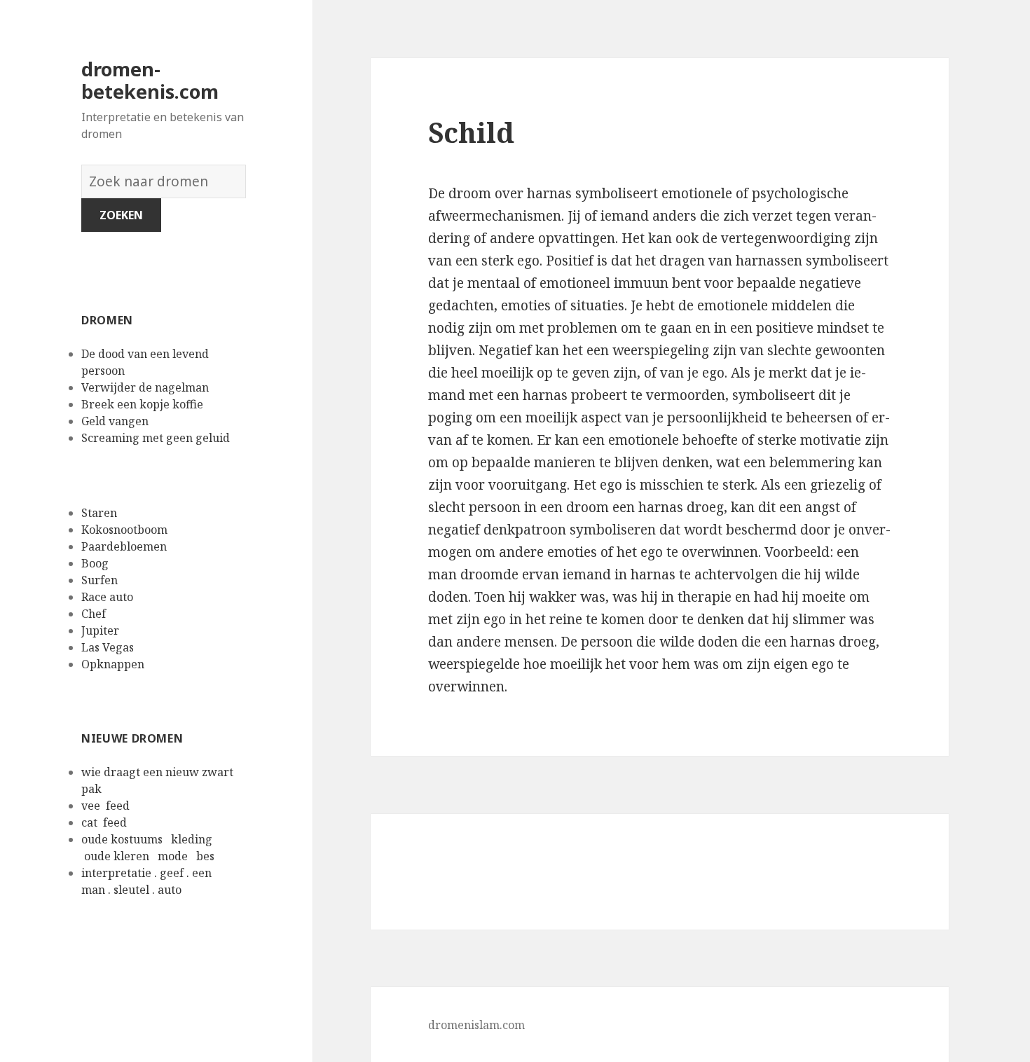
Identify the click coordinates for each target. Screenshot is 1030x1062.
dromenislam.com (476, 1025)
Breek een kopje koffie (143, 404)
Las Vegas (107, 647)
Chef (93, 613)
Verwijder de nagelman (146, 387)
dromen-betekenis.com (150, 80)
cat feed (105, 822)
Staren (99, 512)
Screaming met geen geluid (159, 438)
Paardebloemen (124, 546)
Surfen (99, 580)
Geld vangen (116, 421)
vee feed (106, 805)
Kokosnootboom (124, 529)
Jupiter (100, 630)
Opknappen (112, 664)
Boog (95, 563)
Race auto (107, 597)
